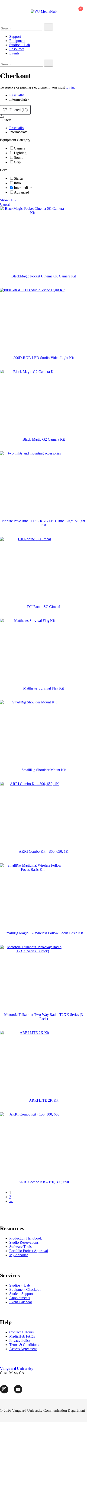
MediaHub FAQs (22, 1336)
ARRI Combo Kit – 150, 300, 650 (43, 1182)
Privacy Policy (20, 1340)
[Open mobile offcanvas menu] (2, 12)
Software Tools (20, 1247)
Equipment (17, 41)
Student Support (21, 1294)
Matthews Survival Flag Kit (43, 688)
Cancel (5, 204)
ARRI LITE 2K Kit (43, 1100)
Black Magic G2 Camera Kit (44, 439)
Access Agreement (23, 1349)
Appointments (19, 1298)
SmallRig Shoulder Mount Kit (44, 770)
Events (14, 53)
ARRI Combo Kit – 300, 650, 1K (43, 851)
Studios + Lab (19, 45)
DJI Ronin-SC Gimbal (43, 607)
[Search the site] (48, 27)
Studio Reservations (24, 1242)
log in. (70, 87)
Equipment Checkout (24, 1289)
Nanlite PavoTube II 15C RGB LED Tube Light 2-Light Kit (43, 523)
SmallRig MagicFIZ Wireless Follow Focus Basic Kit (43, 933)
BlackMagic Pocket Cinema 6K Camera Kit (43, 276)
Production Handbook (25, 1238)
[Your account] (67, 11)
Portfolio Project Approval (28, 1251)
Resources (16, 49)
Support (15, 36)
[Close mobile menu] (78, 9)
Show (8, 200)
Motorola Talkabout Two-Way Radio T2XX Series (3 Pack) (43, 1017)
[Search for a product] (61, 11)
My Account (18, 1255)
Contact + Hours (21, 1332)
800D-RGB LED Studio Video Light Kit (43, 358)
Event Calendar (20, 1302)
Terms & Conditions (24, 1345)
